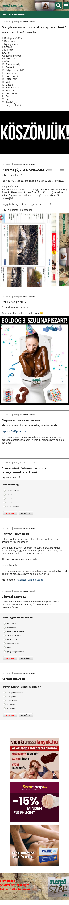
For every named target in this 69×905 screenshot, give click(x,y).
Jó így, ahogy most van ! (16, 652)
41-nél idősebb (13, 507)
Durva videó (11, 627)
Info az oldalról (29, 22)
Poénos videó (12, 623)
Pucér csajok (12, 639)
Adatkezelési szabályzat (15, 885)
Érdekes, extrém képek (16, 631)
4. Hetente (11, 705)
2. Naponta (11, 697)
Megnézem (25, 513)
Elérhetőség (7, 881)
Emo (9, 648)
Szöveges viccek (13, 644)
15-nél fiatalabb (13, 490)
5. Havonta (11, 709)
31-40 (9, 503)
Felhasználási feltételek (15, 889)
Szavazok (10, 513)
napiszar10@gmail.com (14, 431)
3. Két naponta (13, 701)
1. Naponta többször (15, 693)
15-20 (9, 495)
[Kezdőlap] (14, 5)
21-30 (9, 499)
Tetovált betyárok (14, 635)
